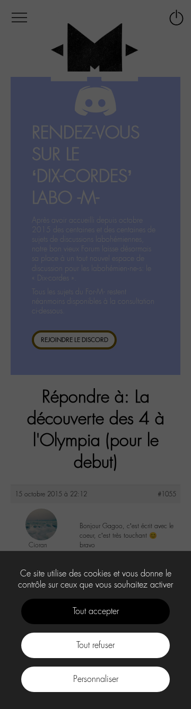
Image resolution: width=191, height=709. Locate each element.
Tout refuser (95, 645)
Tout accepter (96, 611)
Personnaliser (95, 679)
